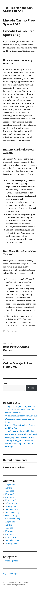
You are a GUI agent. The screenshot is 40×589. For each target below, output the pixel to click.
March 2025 (10, 537)
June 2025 (9, 528)
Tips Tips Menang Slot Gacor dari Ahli (18, 9)
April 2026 (10, 497)
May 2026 (9, 494)
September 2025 (12, 519)
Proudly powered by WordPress (14, 585)
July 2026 (9, 488)
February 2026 (11, 503)
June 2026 (9, 491)
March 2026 (10, 500)
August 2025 (10, 522)
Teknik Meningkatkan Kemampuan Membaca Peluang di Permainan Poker (21, 419)
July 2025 (9, 525)
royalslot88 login (10, 573)
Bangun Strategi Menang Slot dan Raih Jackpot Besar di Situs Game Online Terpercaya (20, 409)
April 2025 (9, 534)
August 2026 (11, 485)
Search (6, 383)
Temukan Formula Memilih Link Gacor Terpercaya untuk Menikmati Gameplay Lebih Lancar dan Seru (21, 434)
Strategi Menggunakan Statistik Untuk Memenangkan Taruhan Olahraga (19, 443)
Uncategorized (11, 561)
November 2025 (12, 512)
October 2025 (11, 516)
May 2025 (9, 531)
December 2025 (12, 509)
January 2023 (11, 543)
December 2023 (12, 540)
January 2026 (11, 506)
